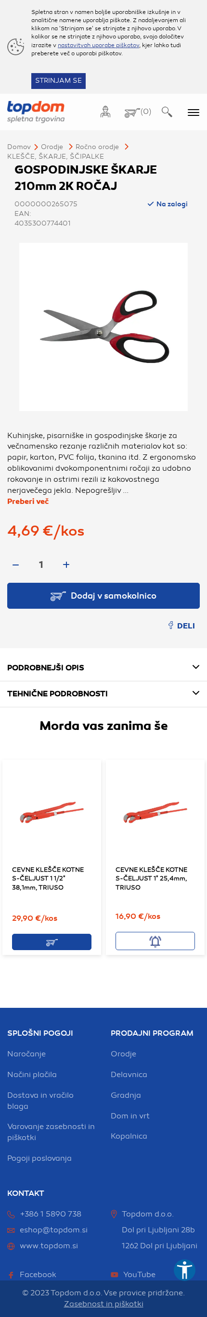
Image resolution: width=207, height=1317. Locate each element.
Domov (19, 147)
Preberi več (28, 501)
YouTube (139, 1274)
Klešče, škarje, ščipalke (55, 156)
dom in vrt (130, 1116)
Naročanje (26, 1054)
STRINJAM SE (58, 80)
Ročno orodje (97, 147)
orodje (123, 1054)
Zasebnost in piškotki (103, 1304)
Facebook (38, 1274)
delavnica (129, 1074)
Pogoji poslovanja (39, 1158)
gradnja (126, 1095)
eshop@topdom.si (54, 1230)
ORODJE (52, 147)
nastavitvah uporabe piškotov (98, 45)
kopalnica (129, 1136)
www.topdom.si (49, 1246)
